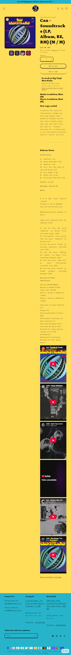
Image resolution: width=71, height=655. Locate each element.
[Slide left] (7, 53)
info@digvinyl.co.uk (13, 610)
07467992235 (61, 625)
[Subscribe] (36, 635)
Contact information (42, 653)
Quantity (43, 55)
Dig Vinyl (15, 651)
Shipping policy (29, 653)
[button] (4, 9)
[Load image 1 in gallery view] (11, 53)
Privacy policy (47, 651)
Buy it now (53, 71)
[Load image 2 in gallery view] (17, 53)
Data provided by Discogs (50, 577)
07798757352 (40, 622)
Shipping (54, 50)
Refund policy (36, 651)
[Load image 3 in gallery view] (22, 53)
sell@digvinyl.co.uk (13, 603)
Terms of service (58, 651)
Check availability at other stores (52, 88)
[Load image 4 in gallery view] (28, 53)
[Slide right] (33, 53)
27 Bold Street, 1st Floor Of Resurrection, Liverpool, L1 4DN (35, 603)
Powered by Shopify (24, 651)
